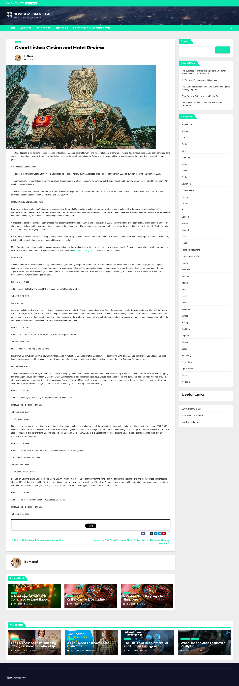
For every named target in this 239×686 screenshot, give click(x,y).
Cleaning (186, 157)
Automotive (187, 124)
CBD (184, 151)
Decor (184, 171)
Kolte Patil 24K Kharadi (192, 415)
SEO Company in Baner (192, 409)
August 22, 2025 (20, 650)
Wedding (186, 382)
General (185, 230)
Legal (184, 296)
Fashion (185, 197)
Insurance (186, 270)
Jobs (184, 289)
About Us (25, 28)
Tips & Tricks (187, 369)
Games (185, 223)
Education (186, 184)
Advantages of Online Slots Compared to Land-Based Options (30, 599)
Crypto (185, 164)
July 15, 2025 (189, 650)
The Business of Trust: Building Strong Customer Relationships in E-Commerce (33, 646)
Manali (30, 56)
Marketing (186, 309)
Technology (187, 362)
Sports (184, 349)
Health (185, 243)
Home (12, 28)
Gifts (184, 237)
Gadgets (185, 217)
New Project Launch (191, 422)
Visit (91, 526)
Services (186, 342)
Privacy (185, 322)
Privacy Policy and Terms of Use (91, 28)
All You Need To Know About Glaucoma (200, 80)
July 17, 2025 (132, 650)
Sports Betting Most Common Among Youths (38, 540)
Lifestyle (185, 303)
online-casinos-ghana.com (86, 250)
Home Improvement (190, 256)
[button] (231, 28)
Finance (185, 204)
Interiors (185, 276)
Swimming (186, 355)
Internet (185, 283)
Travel (184, 375)
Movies (185, 316)
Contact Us (43, 28)
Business (186, 131)
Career (185, 138)
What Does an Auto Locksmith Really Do (200, 96)
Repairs (185, 336)
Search (185, 41)
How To (185, 263)
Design (185, 177)
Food (184, 210)
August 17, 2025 (77, 650)
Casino (18, 42)
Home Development (191, 250)
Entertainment (188, 190)
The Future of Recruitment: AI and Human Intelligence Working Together (146, 646)
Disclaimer (62, 28)
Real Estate (187, 329)
